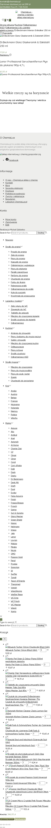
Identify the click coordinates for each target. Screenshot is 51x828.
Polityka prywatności (15, 193)
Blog (7, 185)
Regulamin (10, 199)
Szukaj (41, 232)
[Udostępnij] (6, 824)
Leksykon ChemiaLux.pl (16, 201)
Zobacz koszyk (7, 819)
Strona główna (7, 25)
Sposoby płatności (14, 188)
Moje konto (10, 219)
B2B (7, 225)
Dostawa (9, 191)
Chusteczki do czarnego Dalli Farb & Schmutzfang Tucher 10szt (22, 732)
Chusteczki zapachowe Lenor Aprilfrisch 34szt (27, 791)
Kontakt (9, 182)
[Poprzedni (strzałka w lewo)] (1, 827)
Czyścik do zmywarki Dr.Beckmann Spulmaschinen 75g (21, 703)
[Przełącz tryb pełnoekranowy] (4, 824)
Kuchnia (18, 25)
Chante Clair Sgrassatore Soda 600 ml (23, 675)
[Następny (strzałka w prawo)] (4, 827)
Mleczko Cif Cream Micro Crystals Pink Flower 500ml (26, 807)
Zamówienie (11, 222)
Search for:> (6, 232)
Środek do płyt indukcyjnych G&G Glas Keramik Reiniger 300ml (27, 761)
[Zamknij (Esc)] (9, 824)
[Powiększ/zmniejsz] (1, 824)
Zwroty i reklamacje (14, 196)
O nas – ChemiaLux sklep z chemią (21, 180)
